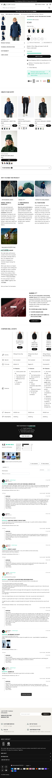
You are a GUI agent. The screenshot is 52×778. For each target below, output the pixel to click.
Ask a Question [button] (35, 463)
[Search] (49, 7)
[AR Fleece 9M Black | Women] (43, 107)
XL (42, 39)
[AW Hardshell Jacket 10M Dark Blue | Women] (9, 107)
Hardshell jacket (5, 119)
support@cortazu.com (35, 726)
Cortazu (7, 774)
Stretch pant (21, 119)
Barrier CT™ (37, 297)
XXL (46, 39)
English (27, 765)
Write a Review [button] (46, 463)
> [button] (26, 694)
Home (2, 14)
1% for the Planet (11, 276)
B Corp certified (10, 274)
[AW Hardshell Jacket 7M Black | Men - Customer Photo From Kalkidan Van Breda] (18, 454)
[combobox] (26, 7)
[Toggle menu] (2, 4)
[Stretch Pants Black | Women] (26, 107)
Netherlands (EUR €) (18, 765)
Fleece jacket (38, 119)
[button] (47, 493)
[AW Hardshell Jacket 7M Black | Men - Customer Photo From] (4, 457)
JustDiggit (3, 282)
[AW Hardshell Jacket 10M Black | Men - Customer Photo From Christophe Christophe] (9, 454)
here (11, 726)
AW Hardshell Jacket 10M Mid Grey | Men (10, 675)
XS (28, 39)
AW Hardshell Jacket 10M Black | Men (9, 604)
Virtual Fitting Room (34, 42)
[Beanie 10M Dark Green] (9, 141)
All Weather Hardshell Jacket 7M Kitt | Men (10, 554)
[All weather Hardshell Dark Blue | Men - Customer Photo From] (18, 457)
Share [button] (4, 493)
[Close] (49, 71)
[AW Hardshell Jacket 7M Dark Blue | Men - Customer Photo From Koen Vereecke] (4, 454)
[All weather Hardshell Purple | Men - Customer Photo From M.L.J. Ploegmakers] (9, 457)
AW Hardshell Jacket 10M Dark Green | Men (10, 490)
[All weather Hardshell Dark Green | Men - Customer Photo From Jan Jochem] (13, 457)
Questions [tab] (5, 467)
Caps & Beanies (4, 153)
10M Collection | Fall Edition (12, 14)
